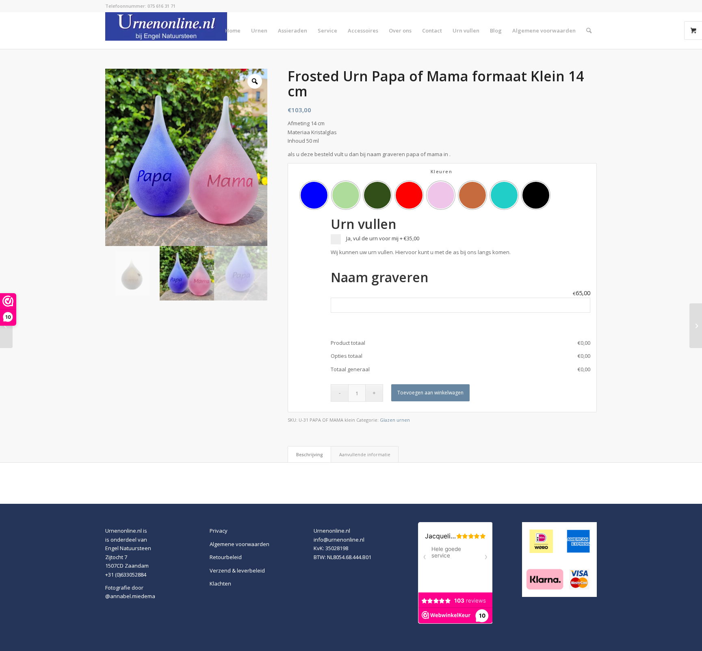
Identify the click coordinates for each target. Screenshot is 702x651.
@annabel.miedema (130, 596)
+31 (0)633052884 (125, 574)
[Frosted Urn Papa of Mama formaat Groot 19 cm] (6, 325)
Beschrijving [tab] (309, 454)
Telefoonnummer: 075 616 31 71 (140, 6)
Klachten (220, 583)
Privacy (219, 530)
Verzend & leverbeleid (237, 570)
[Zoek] (589, 30)
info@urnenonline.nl (339, 539)
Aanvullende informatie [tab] (364, 454)
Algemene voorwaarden (239, 544)
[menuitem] (233, 30)
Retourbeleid (226, 557)
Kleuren (442, 171)
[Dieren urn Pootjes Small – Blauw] (695, 325)
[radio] (314, 195)
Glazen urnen (395, 420)
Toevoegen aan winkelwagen (430, 392)
